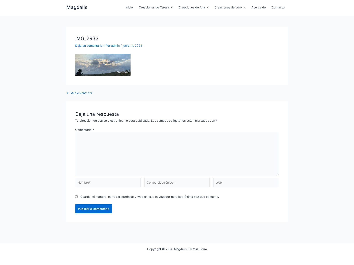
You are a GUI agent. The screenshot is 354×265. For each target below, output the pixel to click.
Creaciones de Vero (228, 7)
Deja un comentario (89, 45)
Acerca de (258, 7)
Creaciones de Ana (192, 7)
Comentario (84, 130)
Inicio (129, 7)
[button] (171, 7)
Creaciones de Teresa (154, 7)
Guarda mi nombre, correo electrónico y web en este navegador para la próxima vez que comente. (149, 196)
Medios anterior (79, 93)
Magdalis (76, 7)
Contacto (278, 7)
